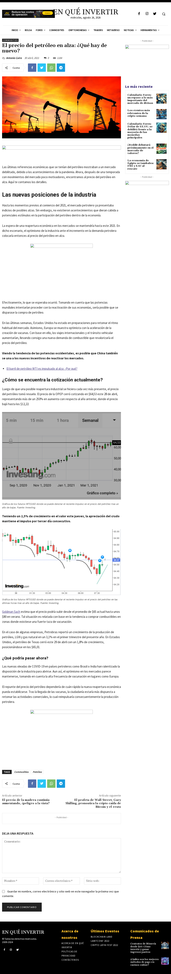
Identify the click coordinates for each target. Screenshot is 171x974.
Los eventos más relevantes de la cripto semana (138, 113)
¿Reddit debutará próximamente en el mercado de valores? (140, 149)
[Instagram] (147, 14)
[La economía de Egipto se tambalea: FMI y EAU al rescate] (161, 164)
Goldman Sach (11, 612)
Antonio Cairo (14, 58)
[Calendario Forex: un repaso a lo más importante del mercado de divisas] (161, 99)
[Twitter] (154, 14)
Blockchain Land (101, 936)
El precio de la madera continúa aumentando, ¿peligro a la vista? (26, 801)
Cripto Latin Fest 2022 (104, 945)
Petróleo (37, 771)
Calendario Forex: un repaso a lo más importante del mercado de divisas (140, 99)
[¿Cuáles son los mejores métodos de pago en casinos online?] (165, 961)
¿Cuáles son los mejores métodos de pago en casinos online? (144, 962)
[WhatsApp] (51, 67)
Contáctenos (70, 959)
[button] (163, 14)
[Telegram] (61, 67)
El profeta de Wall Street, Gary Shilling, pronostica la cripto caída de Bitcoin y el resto (93, 803)
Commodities (10, 40)
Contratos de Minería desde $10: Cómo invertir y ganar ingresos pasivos (143, 948)
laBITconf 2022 (100, 940)
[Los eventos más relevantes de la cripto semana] (161, 114)
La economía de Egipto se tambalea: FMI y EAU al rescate (140, 164)
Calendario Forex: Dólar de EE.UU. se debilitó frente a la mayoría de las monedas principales (139, 130)
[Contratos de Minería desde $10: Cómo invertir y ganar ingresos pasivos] (165, 945)
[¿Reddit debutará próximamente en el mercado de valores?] (161, 149)
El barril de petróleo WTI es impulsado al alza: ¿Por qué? (41, 369)
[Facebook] (139, 14)
